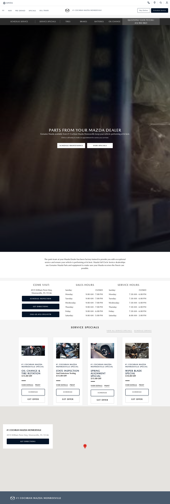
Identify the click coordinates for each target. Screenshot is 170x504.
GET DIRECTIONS (40, 306)
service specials (47, 21)
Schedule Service (159, 10)
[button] (85, 446)
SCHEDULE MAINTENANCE (71, 145)
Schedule (33, 392)
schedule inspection (40, 299)
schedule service (19, 21)
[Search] (162, 3)
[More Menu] (3, 10)
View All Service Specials (119, 331)
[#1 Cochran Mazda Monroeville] (68, 10)
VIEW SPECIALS (100, 145)
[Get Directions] (155, 3)
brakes (83, 21)
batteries (99, 21)
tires (67, 21)
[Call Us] (149, 2)
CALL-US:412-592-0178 (40, 314)
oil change (114, 21)
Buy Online (144, 10)
